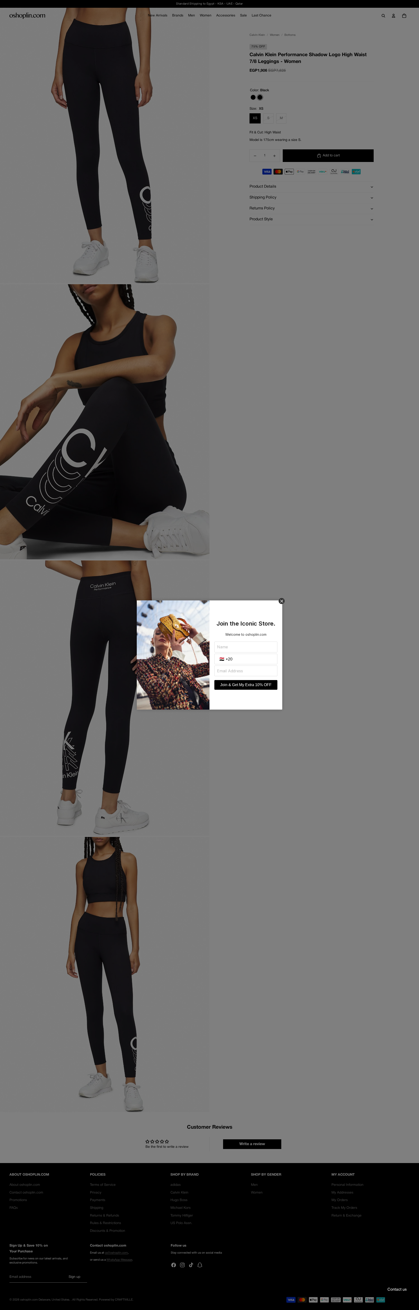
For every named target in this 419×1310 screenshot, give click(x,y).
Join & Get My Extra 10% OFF (246, 685)
